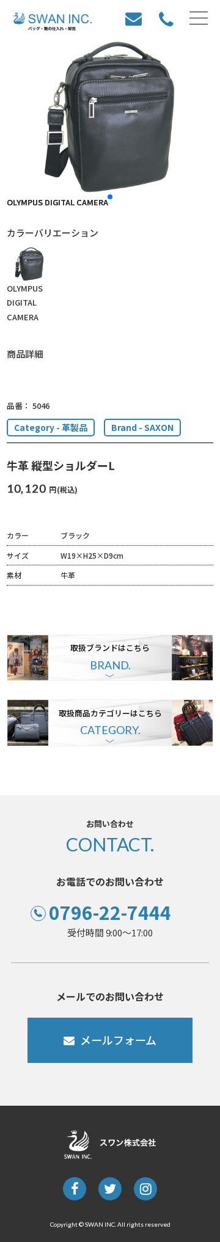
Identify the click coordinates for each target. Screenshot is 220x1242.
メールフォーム (118, 1040)
